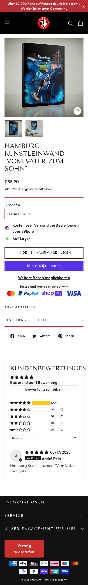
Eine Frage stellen (26, 320)
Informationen (25, 502)
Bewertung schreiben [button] (44, 389)
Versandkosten (41, 189)
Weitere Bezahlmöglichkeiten (44, 277)
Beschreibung (20, 307)
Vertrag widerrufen (24, 548)
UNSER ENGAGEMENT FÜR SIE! (40, 529)
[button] (20, 403)
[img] (37, 452)
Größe (12, 205)
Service (14, 516)
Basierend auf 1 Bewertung (34, 382)
